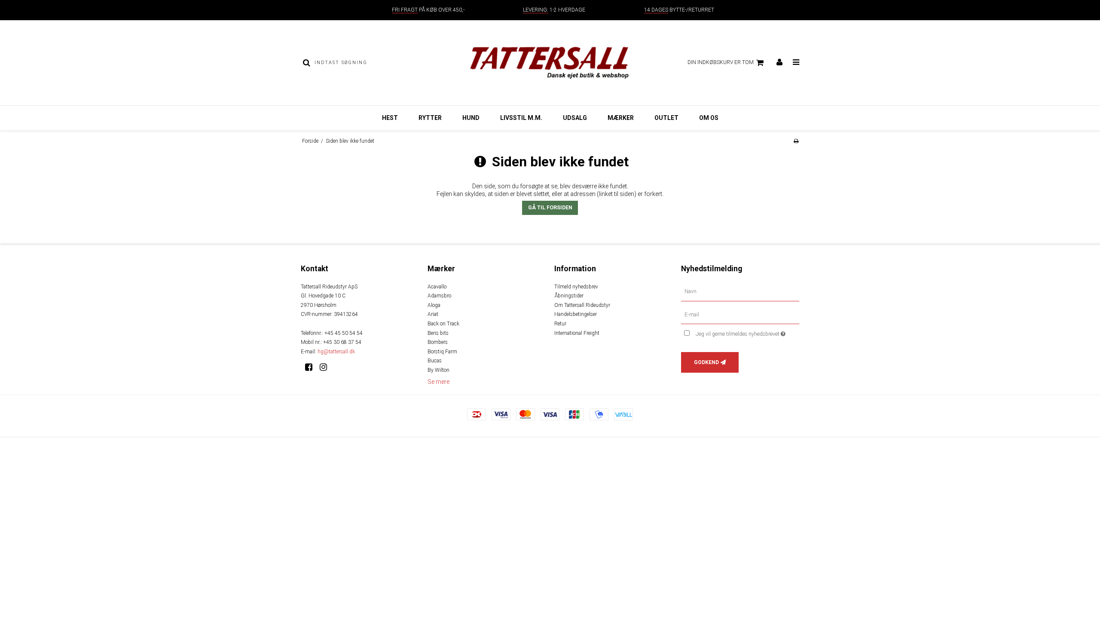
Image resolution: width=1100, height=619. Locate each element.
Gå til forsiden (550, 208)
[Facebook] (311, 367)
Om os (708, 117)
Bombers (438, 342)
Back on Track (443, 324)
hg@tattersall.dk (336, 352)
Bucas (435, 361)
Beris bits (438, 333)
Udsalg (575, 117)
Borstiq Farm (442, 352)
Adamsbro (439, 296)
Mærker (621, 117)
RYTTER (430, 117)
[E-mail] (740, 314)
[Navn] (740, 291)
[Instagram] (326, 367)
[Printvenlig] (796, 141)
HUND (471, 117)
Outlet (666, 117)
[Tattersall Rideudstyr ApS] (550, 63)
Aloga (434, 305)
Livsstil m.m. (521, 117)
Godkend (706, 362)
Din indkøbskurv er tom (721, 62)
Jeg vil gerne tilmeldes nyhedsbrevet (747, 332)
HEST (390, 117)
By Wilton (438, 370)
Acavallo (437, 287)
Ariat (433, 314)
